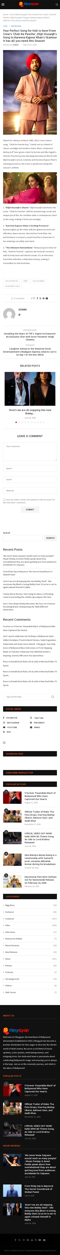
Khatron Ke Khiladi (31, 938)
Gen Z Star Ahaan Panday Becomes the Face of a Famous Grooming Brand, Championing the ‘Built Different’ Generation (29, 606)
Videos (31, 985)
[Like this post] (34, 298)
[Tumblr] (35, 1239)
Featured (31, 918)
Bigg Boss (31, 905)
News (31, 958)
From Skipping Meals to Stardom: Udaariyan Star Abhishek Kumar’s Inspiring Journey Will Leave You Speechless (27, 651)
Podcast (31, 972)
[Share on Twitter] (40, 298)
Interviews (31, 932)
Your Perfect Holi (12, 286)
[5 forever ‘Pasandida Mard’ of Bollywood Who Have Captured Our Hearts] (12, 797)
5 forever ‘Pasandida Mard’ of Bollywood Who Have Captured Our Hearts (40, 796)
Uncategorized (31, 979)
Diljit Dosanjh (38, 281)
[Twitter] (19, 1239)
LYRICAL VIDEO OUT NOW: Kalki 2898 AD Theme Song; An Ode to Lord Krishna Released (39, 838)
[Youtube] (39, 1239)
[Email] (44, 1239)
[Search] (56, 4)
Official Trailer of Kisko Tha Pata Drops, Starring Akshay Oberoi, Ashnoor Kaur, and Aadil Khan (40, 816)
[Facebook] (15, 1239)
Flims (31, 925)
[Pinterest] (28, 1239)
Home (5, 14)
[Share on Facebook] (37, 298)
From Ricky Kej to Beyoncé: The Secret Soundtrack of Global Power (39, 1189)
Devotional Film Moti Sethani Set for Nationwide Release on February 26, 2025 (40, 880)
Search (6, 532)
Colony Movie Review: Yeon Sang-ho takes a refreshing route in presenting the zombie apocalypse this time (28, 595)
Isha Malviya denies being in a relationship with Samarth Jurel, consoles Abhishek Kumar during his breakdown (40, 859)
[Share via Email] (47, 298)
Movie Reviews (31, 945)
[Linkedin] (32, 1239)
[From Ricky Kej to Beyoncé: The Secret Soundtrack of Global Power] (12, 1190)
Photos (31, 965)
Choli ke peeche (11, 281)
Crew (25, 281)
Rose (5, 661)
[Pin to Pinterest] (43, 298)
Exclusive (31, 912)
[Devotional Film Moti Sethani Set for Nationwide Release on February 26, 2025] (12, 881)
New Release (31, 952)
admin (16, 44)
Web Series (31, 992)
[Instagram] (24, 1239)
